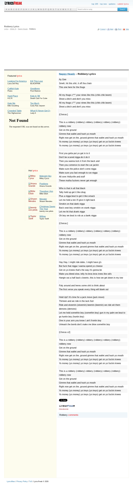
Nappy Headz (67, 74)
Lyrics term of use (63, 409)
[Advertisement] (66, 50)
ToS (30, 481)
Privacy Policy (22, 481)
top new (103, 4)
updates (112, 4)
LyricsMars (11, 481)
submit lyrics (123, 4)
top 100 (95, 4)
